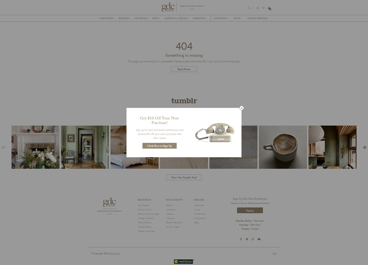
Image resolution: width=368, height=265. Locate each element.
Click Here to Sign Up (159, 146)
